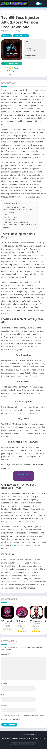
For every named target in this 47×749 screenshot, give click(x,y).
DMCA (35, 738)
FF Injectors (12, 14)
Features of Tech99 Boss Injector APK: (18, 210)
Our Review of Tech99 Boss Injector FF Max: (20, 224)
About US (41, 738)
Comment (5, 654)
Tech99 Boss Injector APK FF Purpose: (18, 207)
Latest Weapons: (13, 217)
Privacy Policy (26, 738)
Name (4, 684)
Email (4, 694)
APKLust (34, 734)
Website (4, 705)
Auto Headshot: (13, 212)
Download (13, 63)
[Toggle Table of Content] (33, 204)
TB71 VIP (15, 545)
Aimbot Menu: (12, 215)
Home (3, 14)
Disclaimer (5, 738)
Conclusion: (8, 227)
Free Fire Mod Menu (21, 36)
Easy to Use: (11, 220)
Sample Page (15, 738)
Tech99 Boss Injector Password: (18, 222)
